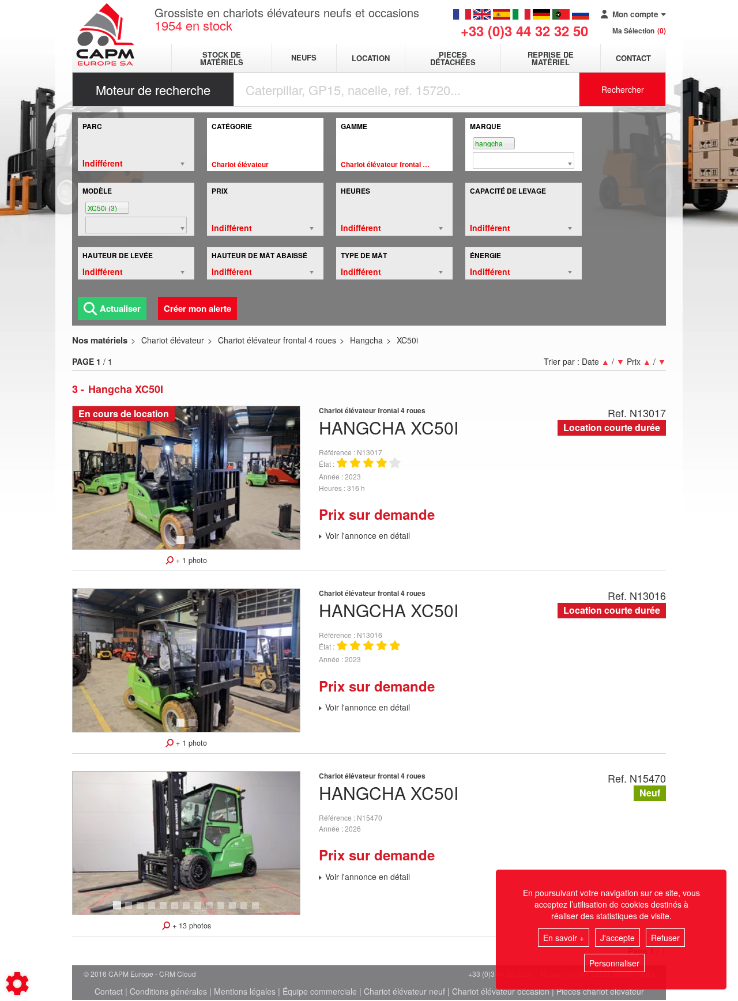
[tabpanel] (186, 477)
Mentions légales (245, 991)
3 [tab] (142, 910)
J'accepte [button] (617, 937)
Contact (633, 58)
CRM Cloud (177, 974)
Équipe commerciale (320, 991)
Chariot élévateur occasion (500, 991)
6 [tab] (176, 910)
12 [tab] (248, 910)
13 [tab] (259, 910)
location (371, 58)
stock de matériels (221, 58)
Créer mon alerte (197, 308)
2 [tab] (193, 545)
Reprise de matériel (551, 58)
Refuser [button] (665, 937)
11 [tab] (236, 910)
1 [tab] (182, 545)
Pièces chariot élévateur (600, 991)
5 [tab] (165, 910)
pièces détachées (453, 58)
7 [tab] (188, 910)
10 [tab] (224, 910)
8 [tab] (199, 910)
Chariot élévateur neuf (404, 991)
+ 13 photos (190, 925)
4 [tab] (153, 910)
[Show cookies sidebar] (17, 983)
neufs (304, 57)
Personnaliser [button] (614, 963)
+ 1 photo (190, 560)
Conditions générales (168, 991)
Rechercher (622, 89)
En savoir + (563, 937)
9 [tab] (211, 910)
